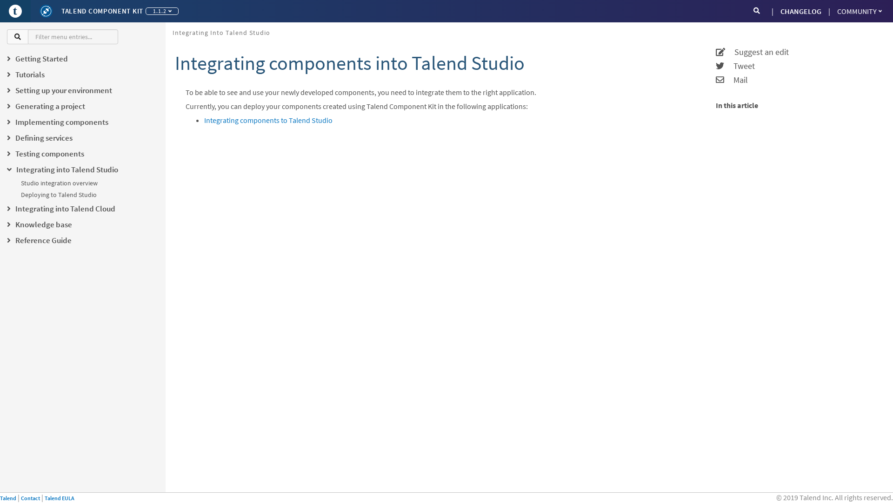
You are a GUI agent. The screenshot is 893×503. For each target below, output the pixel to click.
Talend (8, 498)
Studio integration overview (59, 183)
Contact (30, 498)
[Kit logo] (46, 11)
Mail (736, 80)
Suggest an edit (757, 52)
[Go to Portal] (15, 11)
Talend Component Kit (102, 11)
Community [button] (857, 11)
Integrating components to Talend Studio (268, 120)
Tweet (739, 66)
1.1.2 (160, 10)
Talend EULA (59, 498)
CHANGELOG (800, 11)
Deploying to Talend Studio (59, 194)
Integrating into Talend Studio (221, 32)
